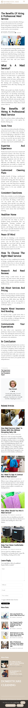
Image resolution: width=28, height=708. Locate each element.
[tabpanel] (13, 40)
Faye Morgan (5, 31)
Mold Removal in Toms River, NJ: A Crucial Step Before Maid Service (17, 634)
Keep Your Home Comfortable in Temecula (12, 546)
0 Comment (18, 32)
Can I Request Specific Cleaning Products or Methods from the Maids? (16, 624)
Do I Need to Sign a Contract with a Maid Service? (12, 476)
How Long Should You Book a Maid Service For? (17, 614)
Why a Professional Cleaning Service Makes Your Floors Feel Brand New (16, 644)
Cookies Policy (16, 702)
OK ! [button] (23, 702)
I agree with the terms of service (10, 599)
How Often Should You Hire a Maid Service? (12, 512)
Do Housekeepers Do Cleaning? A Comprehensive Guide (16, 672)
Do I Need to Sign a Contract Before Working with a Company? (17, 663)
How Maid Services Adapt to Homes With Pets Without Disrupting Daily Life (11, 430)
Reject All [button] (20, 705)
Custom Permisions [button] (10, 705)
